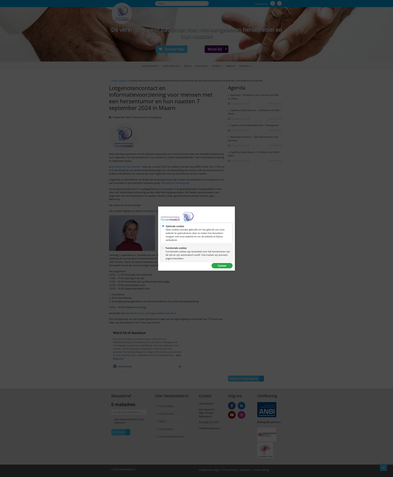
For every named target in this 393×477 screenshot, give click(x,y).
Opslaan (222, 265)
